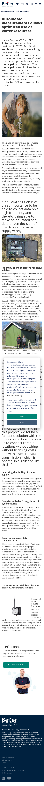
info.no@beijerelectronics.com (14, 770)
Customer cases (7, 11)
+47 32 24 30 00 (9, 768)
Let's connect (17, 665)
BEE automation (22, 11)
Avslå (22, 423)
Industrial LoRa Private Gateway (36, 602)
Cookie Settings (7, 773)
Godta (22, 417)
